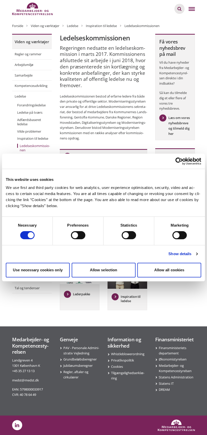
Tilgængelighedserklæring (127, 375)
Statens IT (166, 383)
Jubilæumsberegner (78, 365)
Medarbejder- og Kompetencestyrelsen (175, 368)
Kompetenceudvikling (31, 85)
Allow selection (103, 270)
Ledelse (20, 96)
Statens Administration (176, 377)
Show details (179, 254)
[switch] (78, 235)
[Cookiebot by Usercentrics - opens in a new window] (179, 161)
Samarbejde (24, 75)
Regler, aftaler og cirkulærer (75, 374)
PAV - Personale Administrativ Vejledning (81, 350)
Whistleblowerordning (127, 354)
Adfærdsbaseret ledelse (29, 121)
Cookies (117, 366)
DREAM (164, 389)
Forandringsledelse (31, 105)
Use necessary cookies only (38, 270)
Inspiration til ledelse (32, 138)
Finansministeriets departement (172, 350)
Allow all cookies (169, 270)
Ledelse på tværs (29, 112)
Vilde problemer (29, 131)
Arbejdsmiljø (24, 64)
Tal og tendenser (27, 288)
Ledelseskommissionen (35, 147)
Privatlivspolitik (122, 360)
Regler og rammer (28, 54)
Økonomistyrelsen (173, 359)
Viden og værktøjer (32, 41)
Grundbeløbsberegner (80, 359)
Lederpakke (81, 294)
